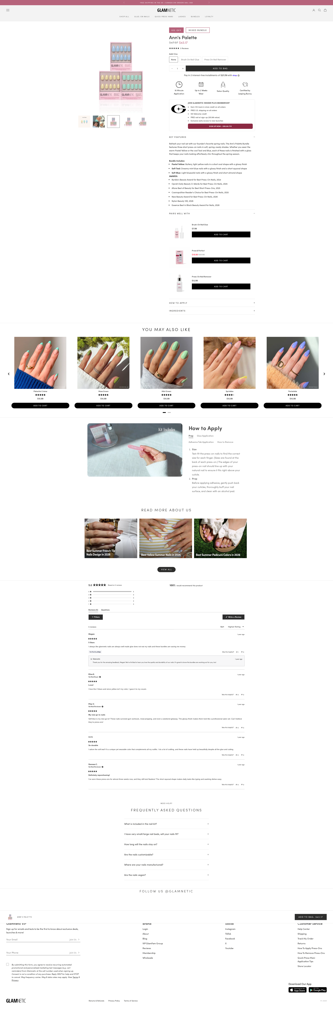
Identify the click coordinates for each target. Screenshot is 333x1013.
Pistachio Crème (40, 391)
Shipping (302, 933)
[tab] (164, 412)
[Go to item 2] (99, 121)
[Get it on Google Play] (318, 990)
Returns (301, 943)
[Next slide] (324, 373)
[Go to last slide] (8, 373)
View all (166, 569)
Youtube (229, 948)
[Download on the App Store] (298, 990)
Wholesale (148, 957)
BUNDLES (195, 16)
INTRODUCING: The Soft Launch (166, 3)
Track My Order (305, 938)
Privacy (15, 980)
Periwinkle (292, 391)
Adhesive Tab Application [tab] (201, 442)
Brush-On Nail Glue (200, 224)
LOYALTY (209, 16)
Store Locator (304, 966)
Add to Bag (220, 68)
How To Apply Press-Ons (310, 948)
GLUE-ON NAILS (142, 16)
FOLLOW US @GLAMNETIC (166, 891)
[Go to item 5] (142, 121)
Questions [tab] (105, 610)
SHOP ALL (124, 16)
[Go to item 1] (84, 121)
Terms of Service (131, 1000)
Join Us (73, 939)
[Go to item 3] (113, 121)
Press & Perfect (198, 250)
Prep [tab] (191, 435)
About (146, 933)
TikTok (228, 933)
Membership (149, 952)
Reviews (147, 948)
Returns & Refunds (96, 1000)
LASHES (182, 16)
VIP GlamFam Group (153, 943)
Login (145, 928)
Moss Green (103, 391)
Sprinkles (229, 391)
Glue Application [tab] (205, 435)
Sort (222, 626)
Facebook (230, 938)
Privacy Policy (114, 1000)
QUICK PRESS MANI (164, 16)
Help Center (304, 928)
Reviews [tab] (93, 610)
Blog (145, 938)
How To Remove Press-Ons (311, 952)
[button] (179, 48)
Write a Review (236, 618)
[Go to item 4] (128, 121)
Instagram (230, 928)
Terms (75, 977)
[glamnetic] (45, 1001)
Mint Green (166, 391)
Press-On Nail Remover (201, 276)
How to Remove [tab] (225, 442)
